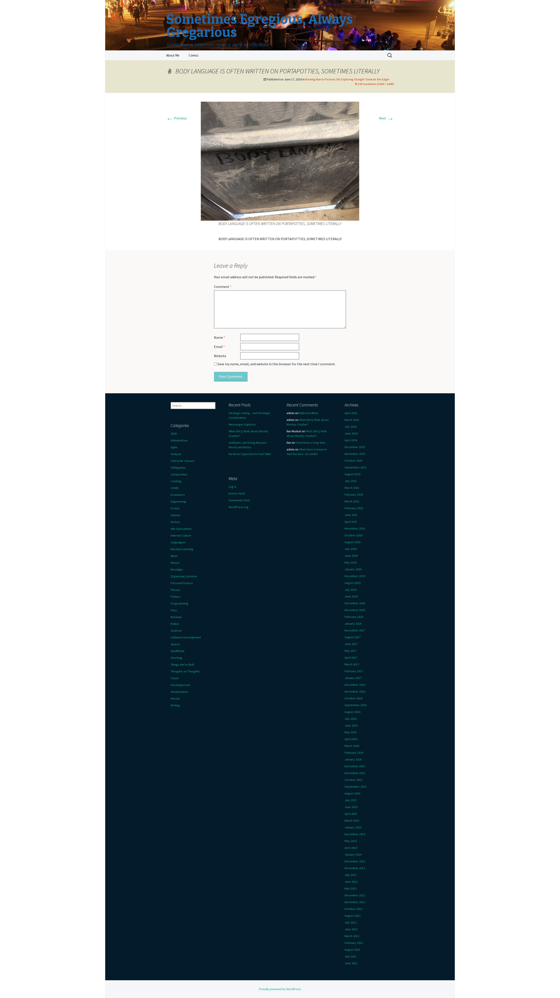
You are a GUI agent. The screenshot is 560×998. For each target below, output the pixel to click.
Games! (175, 515)
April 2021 (351, 522)
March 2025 (352, 420)
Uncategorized (180, 685)
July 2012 (351, 922)
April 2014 (351, 848)
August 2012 (352, 916)
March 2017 (352, 664)
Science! (176, 631)
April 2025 (351, 413)
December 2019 (355, 576)
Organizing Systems (184, 576)
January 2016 (353, 759)
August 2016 (352, 712)
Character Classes (182, 461)
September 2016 (355, 705)
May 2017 (351, 651)
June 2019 (351, 596)
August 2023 (352, 474)
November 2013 (355, 868)
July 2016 (351, 719)
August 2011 (352, 950)
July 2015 (351, 800)
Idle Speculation (181, 529)
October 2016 (353, 698)
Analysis (176, 454)
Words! (175, 698)
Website (220, 356)
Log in (232, 487)
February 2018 (354, 617)
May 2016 (351, 732)
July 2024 (351, 427)
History (175, 522)
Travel (174, 678)
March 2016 (352, 746)
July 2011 (351, 956)
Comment (222, 286)
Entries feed (237, 493)
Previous (176, 118)
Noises (175, 563)
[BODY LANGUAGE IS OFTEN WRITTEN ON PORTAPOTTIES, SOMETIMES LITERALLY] (280, 160)
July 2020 (351, 549)
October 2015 (353, 780)
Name (219, 337)
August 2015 (352, 793)
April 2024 (351, 440)
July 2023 (351, 481)
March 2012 (352, 936)
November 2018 (355, 610)
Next (386, 118)
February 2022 (354, 508)
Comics (194, 55)
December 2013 (355, 861)
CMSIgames (178, 468)
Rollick (175, 624)
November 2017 (355, 630)
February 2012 (354, 943)
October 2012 (353, 909)
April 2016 (351, 739)
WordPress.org (238, 507)
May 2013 (351, 888)
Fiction (175, 508)
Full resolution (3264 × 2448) (376, 84)
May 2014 (351, 841)
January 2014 (353, 854)
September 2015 (355, 787)
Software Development (186, 637)
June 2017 (351, 644)
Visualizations (179, 692)
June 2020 (351, 556)
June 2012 (351, 929)
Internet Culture (181, 535)
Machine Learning (182, 549)
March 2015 (352, 821)
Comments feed (239, 500)
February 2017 (354, 671)
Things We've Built (182, 665)
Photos (175, 590)
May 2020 (351, 562)
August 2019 (352, 583)
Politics (175, 597)
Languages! (178, 542)
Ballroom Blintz (308, 413)
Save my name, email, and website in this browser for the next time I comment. (276, 364)
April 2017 (351, 657)
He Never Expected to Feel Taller (250, 454)
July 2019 (351, 590)
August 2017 (352, 637)
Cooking (176, 481)
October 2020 (353, 535)
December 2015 (355, 766)
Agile (174, 447)
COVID (174, 488)
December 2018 (355, 603)
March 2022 (352, 501)
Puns (174, 610)
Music (174, 556)
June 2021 (351, 515)
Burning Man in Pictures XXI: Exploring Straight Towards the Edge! (347, 79)
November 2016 (355, 691)
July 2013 (351, 875)
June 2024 (351, 433)
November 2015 (355, 773)
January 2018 (353, 624)
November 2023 (355, 454)
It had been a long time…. (312, 443)
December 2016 (355, 685)
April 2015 (351, 814)
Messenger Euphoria (242, 424)
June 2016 (351, 725)
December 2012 (355, 895)
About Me (172, 55)
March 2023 (352, 488)
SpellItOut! (177, 651)
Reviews (176, 617)
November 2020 (355, 528)
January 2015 (353, 827)
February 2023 (354, 494)
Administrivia (179, 440)
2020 (174, 434)
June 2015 (351, 807)
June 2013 (351, 882)
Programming (179, 603)
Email (219, 346)
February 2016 (354, 753)
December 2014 (355, 834)
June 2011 (351, 963)
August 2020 (352, 542)
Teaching (176, 658)
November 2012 (355, 902)
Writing (175, 705)
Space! (175, 644)
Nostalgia (177, 569)
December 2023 (355, 447)
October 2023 (353, 461)
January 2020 (353, 569)
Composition (179, 474)
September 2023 (355, 467)
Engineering (178, 501)
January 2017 (353, 678)
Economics (178, 495)
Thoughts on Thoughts (185, 671)
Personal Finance (182, 583)
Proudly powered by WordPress (280, 989)
